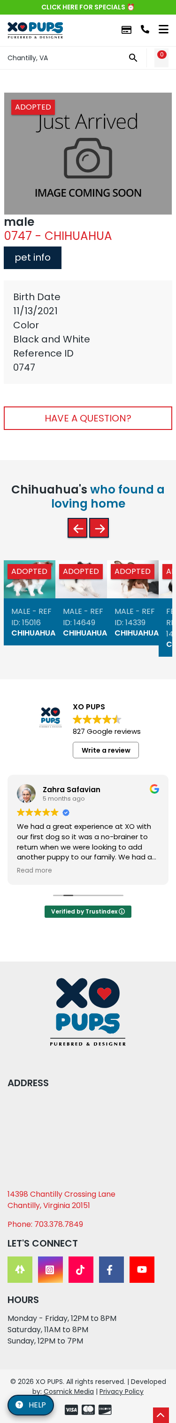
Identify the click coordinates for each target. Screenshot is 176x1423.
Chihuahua (33, 633)
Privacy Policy (121, 1391)
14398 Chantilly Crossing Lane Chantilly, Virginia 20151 (61, 1200)
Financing (126, 30)
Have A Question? (88, 418)
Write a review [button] (106, 750)
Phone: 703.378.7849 (45, 1224)
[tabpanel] (88, 332)
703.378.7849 (145, 29)
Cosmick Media (69, 1391)
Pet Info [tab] (33, 257)
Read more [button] (34, 871)
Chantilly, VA (28, 58)
